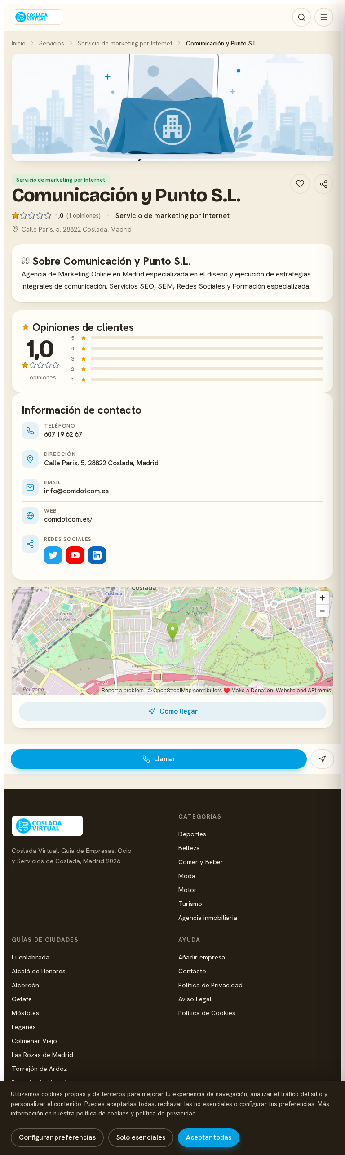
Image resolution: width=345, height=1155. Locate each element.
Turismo (190, 903)
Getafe (22, 998)
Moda (186, 875)
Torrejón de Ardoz (39, 1068)
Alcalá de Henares (39, 971)
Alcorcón (25, 985)
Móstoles (25, 1012)
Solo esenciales (140, 1137)
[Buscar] (301, 17)
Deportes (192, 833)
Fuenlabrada (30, 957)
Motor (187, 889)
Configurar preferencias (57, 1137)
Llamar (165, 758)
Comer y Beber (200, 861)
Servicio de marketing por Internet (125, 43)
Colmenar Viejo (34, 1040)
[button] (172, 107)
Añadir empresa (201, 957)
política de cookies (102, 1113)
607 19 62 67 (63, 434)
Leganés (24, 1026)
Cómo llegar (178, 711)
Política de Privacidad (210, 985)
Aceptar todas (208, 1137)
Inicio (19, 43)
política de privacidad (166, 1113)
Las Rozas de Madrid (42, 1054)
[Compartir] (323, 184)
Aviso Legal (195, 998)
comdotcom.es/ (68, 519)
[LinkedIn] (97, 555)
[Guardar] (300, 184)
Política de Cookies (206, 1012)
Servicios (51, 43)
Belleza (189, 847)
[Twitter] (53, 555)
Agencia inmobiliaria (207, 917)
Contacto (192, 971)
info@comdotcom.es (76, 490)
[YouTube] (75, 555)
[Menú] (323, 17)
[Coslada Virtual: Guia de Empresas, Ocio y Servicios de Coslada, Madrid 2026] (37, 17)
